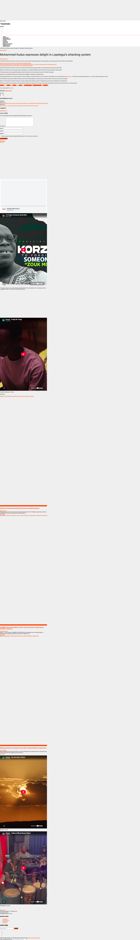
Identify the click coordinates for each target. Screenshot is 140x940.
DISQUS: (2, 142)
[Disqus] (60, 161)
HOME (4, 36)
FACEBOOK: (2, 140)
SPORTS (5, 40)
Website (2, 133)
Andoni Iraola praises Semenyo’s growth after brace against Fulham (15, 63)
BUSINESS (5, 41)
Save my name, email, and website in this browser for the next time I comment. (20, 136)
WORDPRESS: (3, 110)
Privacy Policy (6, 920)
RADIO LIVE (5, 42)
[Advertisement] (44, 10)
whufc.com (69, 76)
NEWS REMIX (6, 37)
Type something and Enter (6, 939)
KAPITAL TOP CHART (7, 43)
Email (1, 131)
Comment (2, 126)
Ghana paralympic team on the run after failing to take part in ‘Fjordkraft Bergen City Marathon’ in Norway (24, 103)
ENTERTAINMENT (7, 39)
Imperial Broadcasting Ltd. (34, 937)
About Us (5, 922)
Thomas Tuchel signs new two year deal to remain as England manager (16, 65)
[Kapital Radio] (5, 24)
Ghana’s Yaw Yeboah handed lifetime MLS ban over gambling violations (19, 508)
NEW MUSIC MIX (6, 44)
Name (2, 128)
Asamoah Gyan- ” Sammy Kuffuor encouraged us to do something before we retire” (19, 105)
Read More (2, 514)
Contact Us (5, 921)
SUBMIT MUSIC (6, 46)
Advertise (5, 919)
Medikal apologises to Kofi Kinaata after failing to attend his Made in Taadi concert (23, 748)
